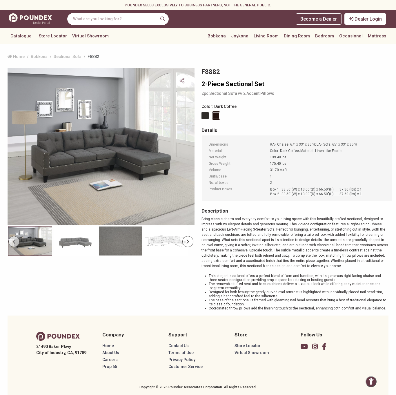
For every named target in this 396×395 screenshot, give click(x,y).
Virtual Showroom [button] (90, 36)
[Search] (162, 19)
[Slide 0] (30, 241)
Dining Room (297, 36)
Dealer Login (367, 19)
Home (18, 56)
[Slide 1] (75, 241)
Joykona (239, 36)
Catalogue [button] (21, 36)
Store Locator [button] (53, 36)
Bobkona (217, 36)
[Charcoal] (206, 115)
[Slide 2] (120, 241)
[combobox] (118, 19)
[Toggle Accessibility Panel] (371, 381)
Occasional (351, 36)
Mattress (377, 36)
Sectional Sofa (67, 56)
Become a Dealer (318, 19)
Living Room (266, 36)
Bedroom (324, 36)
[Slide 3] (166, 241)
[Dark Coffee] (217, 115)
